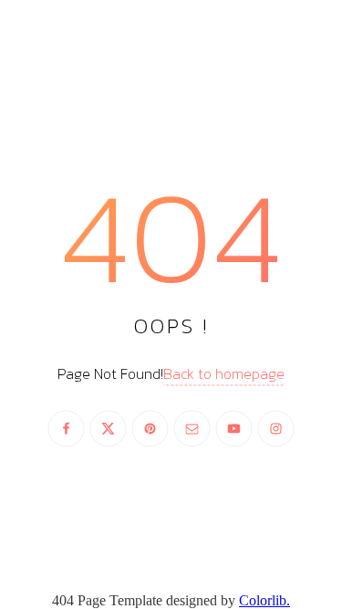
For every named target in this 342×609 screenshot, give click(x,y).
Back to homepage (224, 374)
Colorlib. (264, 600)
